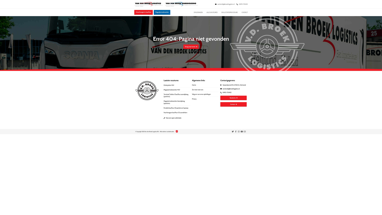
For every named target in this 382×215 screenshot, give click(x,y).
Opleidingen (198, 12)
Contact (245, 12)
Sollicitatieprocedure (229, 12)
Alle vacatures (212, 12)
